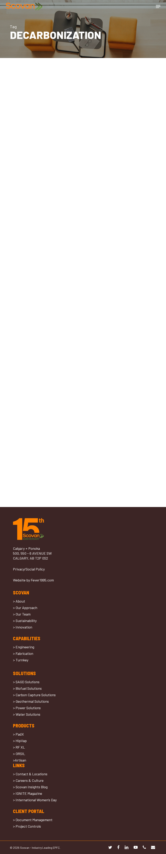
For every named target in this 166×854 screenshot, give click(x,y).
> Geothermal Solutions (31, 701)
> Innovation (22, 627)
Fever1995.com (42, 580)
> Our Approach (25, 607)
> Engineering (23, 647)
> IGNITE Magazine (27, 793)
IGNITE (28, 165)
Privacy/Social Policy (29, 569)
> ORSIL (19, 753)
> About (19, 601)
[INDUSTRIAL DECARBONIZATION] (45, 258)
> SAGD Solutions (26, 682)
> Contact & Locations (30, 774)
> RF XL (19, 747)
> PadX (18, 734)
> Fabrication (23, 653)
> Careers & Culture (28, 780)
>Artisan (19, 760)
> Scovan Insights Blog (30, 787)
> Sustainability (25, 620)
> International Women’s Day (35, 800)
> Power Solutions (27, 708)
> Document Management (32, 819)
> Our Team (22, 614)
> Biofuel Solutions (27, 688)
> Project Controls (27, 826)
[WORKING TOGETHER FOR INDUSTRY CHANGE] (45, 150)
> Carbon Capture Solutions (34, 695)
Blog (19, 165)
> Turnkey (20, 660)
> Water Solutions (26, 714)
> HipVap (20, 740)
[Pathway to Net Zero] (45, 351)
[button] (158, 6)
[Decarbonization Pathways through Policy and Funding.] (45, 456)
